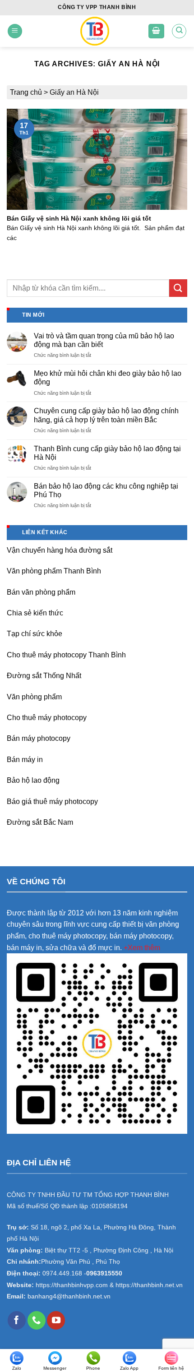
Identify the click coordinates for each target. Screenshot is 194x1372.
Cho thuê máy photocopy (47, 717)
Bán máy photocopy (38, 738)
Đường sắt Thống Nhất (44, 675)
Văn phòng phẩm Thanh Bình (54, 571)
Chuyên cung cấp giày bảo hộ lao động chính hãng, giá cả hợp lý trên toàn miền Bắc (106, 415)
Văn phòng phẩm (34, 697)
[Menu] (15, 31)
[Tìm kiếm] (179, 31)
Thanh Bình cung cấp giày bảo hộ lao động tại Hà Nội (107, 453)
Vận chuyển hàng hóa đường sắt (59, 550)
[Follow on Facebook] (17, 1320)
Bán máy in (25, 759)
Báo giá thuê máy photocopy (52, 801)
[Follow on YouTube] (56, 1320)
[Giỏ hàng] (156, 31)
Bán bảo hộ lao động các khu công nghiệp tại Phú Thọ (106, 490)
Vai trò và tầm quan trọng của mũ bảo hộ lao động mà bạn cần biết (104, 340)
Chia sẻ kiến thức (35, 613)
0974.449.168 (62, 1273)
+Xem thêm (142, 948)
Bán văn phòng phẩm (41, 592)
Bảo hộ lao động (33, 780)
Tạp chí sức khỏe (34, 633)
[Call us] (37, 1320)
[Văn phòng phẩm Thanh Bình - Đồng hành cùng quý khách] (94, 31)
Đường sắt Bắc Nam (40, 822)
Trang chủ (26, 92)
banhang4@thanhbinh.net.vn (69, 1296)
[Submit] (178, 288)
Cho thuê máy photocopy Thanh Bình (66, 655)
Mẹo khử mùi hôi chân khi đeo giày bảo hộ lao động (107, 378)
